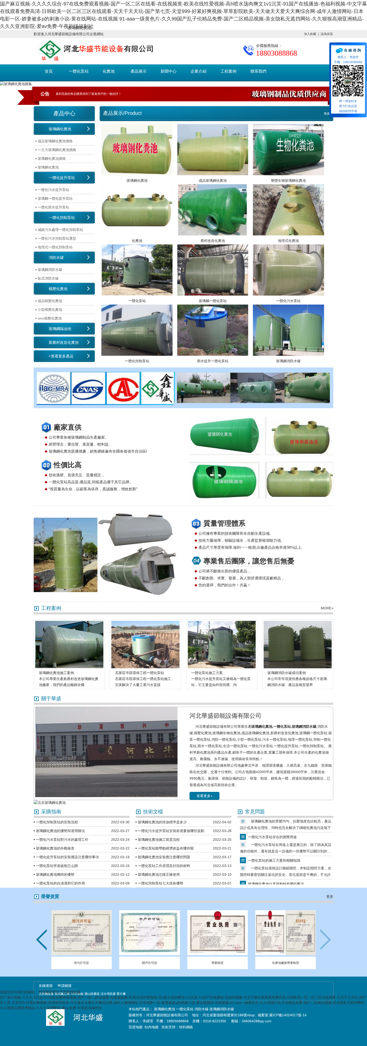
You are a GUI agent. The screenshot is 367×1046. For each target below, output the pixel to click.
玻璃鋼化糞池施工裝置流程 (159, 840)
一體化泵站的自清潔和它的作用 (60, 883)
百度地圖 (136, 1027)
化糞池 (109, 71)
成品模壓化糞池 (50, 301)
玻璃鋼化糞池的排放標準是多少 (162, 822)
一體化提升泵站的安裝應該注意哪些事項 (67, 857)
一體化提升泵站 (62, 177)
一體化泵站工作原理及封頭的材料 (164, 866)
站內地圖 (152, 1027)
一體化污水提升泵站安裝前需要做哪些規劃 (171, 831)
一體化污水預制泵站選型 (57, 238)
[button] (325, 939)
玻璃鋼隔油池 (60, 329)
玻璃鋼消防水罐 (50, 270)
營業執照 (286, 963)
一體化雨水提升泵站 (53, 207)
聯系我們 (258, 71)
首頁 (49, 71)
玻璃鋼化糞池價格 (52, 159)
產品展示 (139, 71)
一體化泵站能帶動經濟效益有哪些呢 (166, 848)
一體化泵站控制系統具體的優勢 (272, 879)
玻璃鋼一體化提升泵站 (55, 198)
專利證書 (81, 963)
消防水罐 (56, 257)
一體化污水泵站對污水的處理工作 (62, 840)
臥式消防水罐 (48, 278)
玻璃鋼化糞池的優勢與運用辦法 (60, 831)
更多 (327, 113)
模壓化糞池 (58, 289)
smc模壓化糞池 (50, 318)
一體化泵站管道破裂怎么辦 (57, 866)
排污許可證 (149, 963)
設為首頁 (327, 34)
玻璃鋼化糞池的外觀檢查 (55, 848)
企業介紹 (198, 71)
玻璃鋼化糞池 (60, 129)
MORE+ (327, 608)
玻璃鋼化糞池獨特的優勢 (55, 874)
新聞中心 (169, 71)
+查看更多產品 (61, 356)
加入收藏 (310, 34)
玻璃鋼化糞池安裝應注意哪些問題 (164, 857)
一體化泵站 (79, 71)
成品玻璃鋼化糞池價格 (55, 141)
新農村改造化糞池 (64, 342)
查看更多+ (204, 796)
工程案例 (228, 71)
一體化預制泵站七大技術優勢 (160, 883)
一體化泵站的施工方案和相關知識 (274, 832)
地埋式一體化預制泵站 (55, 247)
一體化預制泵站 (62, 217)
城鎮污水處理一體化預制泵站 (60, 230)
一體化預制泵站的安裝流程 (57, 822)
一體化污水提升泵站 (53, 190)
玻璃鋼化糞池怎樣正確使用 (159, 874)
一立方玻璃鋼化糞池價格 (57, 150)
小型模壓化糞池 (50, 310)
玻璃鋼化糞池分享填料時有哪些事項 (276, 856)
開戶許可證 (217, 963)
